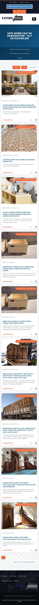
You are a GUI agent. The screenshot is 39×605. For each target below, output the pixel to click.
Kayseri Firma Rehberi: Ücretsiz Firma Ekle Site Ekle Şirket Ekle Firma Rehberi (19, 600)
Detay (31, 120)
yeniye (16, 67)
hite (24, 67)
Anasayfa (12, 49)
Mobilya (26, 49)
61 (18, 557)
